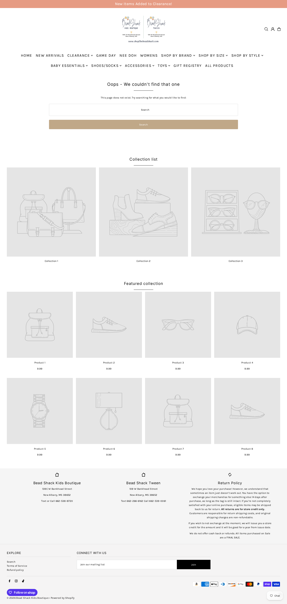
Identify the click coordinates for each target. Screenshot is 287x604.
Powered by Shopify (62, 597)
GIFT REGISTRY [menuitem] (188, 66)
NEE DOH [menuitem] (128, 55)
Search (11, 561)
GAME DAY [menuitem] (106, 55)
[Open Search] (266, 29)
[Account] (273, 29)
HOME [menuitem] (26, 55)
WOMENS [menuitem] (149, 55)
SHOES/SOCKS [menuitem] (105, 66)
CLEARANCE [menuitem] (78, 55)
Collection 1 (51, 260)
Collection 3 (236, 260)
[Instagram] (16, 581)
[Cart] (279, 29)
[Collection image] (51, 212)
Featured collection (143, 283)
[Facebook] (9, 581)
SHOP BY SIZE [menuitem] (212, 55)
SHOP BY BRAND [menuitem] (176, 55)
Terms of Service (17, 565)
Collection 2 (143, 260)
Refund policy (15, 569)
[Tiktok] (23, 581)
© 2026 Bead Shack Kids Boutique (28, 597)
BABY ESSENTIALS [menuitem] (68, 66)
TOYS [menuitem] (162, 66)
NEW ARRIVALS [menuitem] (50, 55)
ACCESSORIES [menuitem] (138, 66)
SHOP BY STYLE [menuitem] (245, 55)
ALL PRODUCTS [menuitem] (219, 66)
